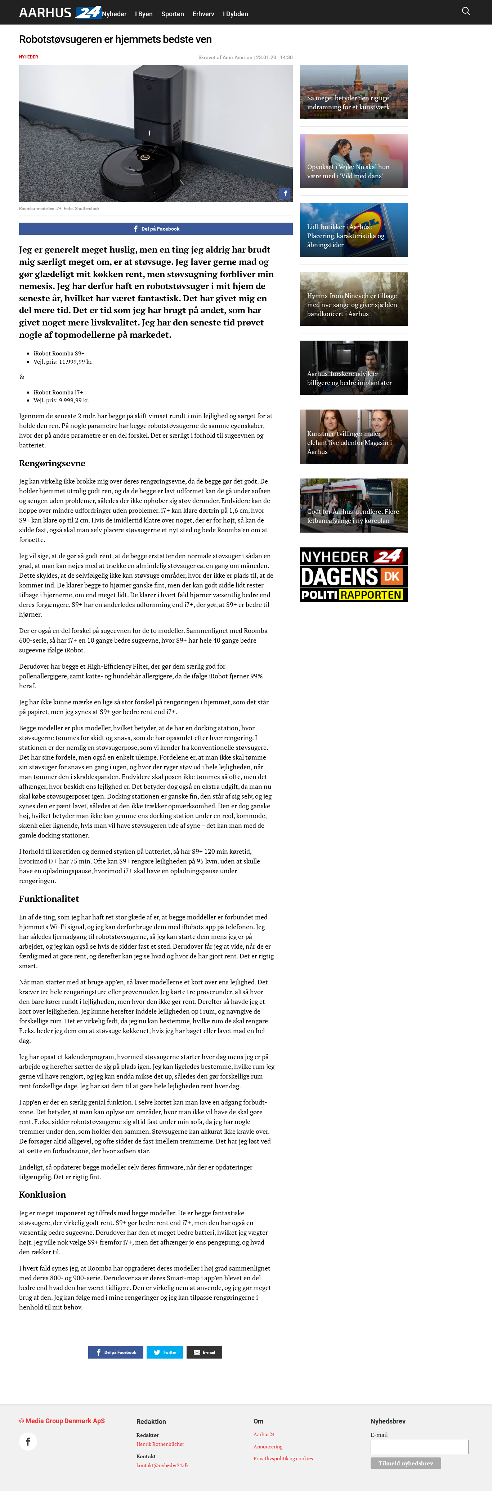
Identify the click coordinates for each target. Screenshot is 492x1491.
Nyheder (114, 14)
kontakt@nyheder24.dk (163, 1465)
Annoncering (268, 1446)
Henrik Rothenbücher (160, 1443)
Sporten (172, 14)
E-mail (379, 1435)
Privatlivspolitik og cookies (283, 1458)
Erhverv (203, 14)
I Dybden (235, 14)
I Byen (144, 14)
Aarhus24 (264, 1434)
